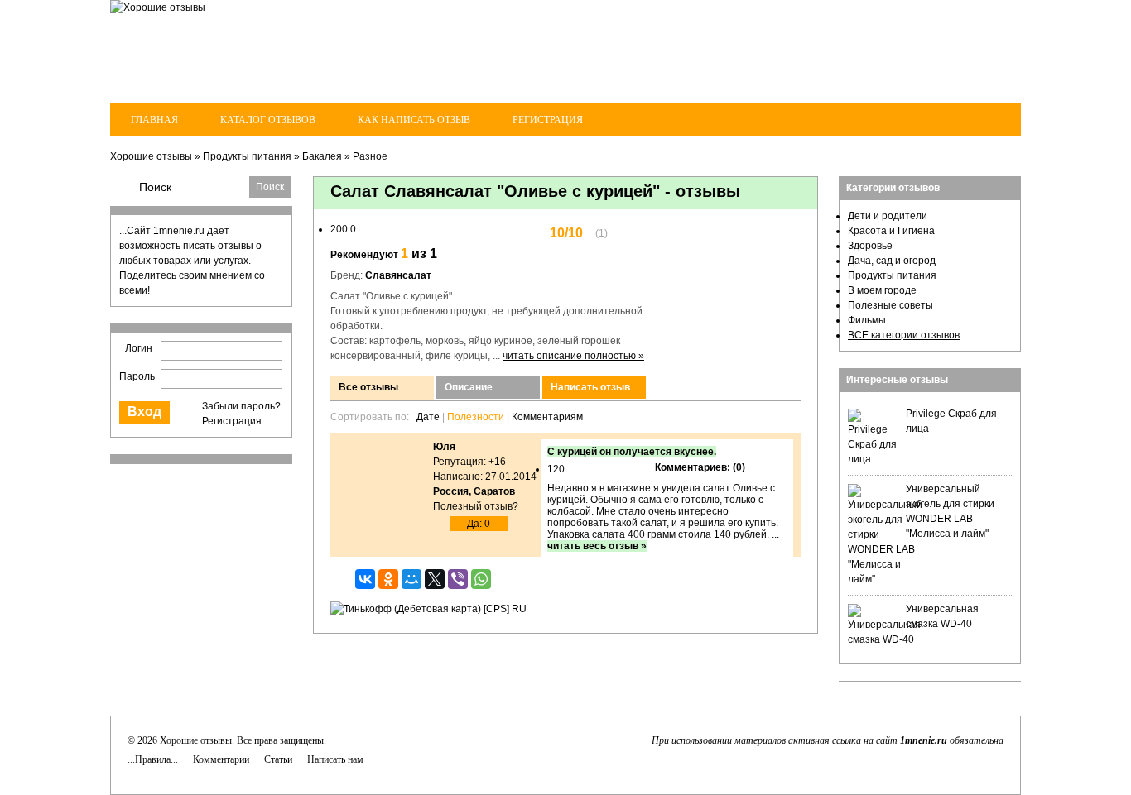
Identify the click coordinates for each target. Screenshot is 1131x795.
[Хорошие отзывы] (157, 7)
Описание (469, 387)
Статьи (278, 759)
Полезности (475, 417)
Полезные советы (890, 305)
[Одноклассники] (388, 579)
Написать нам (335, 759)
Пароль (137, 376)
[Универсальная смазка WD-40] (884, 639)
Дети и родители (887, 216)
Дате (428, 417)
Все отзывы (368, 387)
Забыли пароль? (241, 406)
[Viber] (458, 579)
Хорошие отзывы (151, 156)
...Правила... (153, 759)
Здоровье (870, 245)
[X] (435, 579)
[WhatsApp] (481, 579)
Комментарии (221, 759)
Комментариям (547, 417)
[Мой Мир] (411, 579)
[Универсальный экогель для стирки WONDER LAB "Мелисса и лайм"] (885, 579)
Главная (154, 120)
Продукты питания (247, 156)
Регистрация (548, 120)
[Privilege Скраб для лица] (873, 459)
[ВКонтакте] (365, 579)
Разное (370, 156)
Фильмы (867, 320)
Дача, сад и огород (892, 260)
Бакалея (322, 156)
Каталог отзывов (267, 120)
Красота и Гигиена (891, 231)
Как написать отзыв (414, 120)
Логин (138, 348)
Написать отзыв (590, 387)
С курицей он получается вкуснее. (631, 451)
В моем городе (882, 290)
